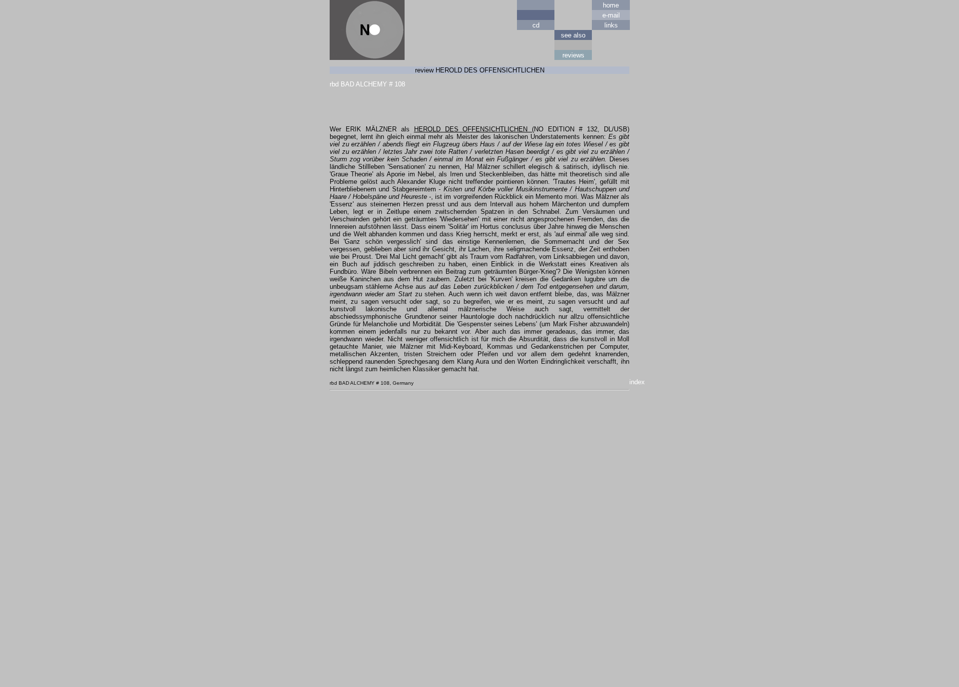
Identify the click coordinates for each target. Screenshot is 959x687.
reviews (573, 55)
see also (573, 35)
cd (535, 25)
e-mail (611, 15)
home (611, 5)
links (611, 25)
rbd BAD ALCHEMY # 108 (367, 84)
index (637, 382)
